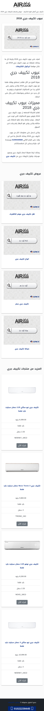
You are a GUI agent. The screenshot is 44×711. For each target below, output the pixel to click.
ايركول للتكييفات (23, 66)
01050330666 (17, 139)
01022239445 (22, 708)
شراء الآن (22, 445)
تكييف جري (10, 156)
